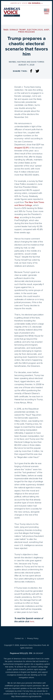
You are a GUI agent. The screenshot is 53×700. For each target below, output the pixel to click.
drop (16, 217)
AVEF (46, 30)
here (32, 621)
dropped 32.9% (21, 147)
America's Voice (26, 3)
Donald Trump (18, 30)
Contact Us (19, 638)
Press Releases (26, 32)
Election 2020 (35, 30)
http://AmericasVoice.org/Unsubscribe (26, 696)
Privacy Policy (32, 638)
